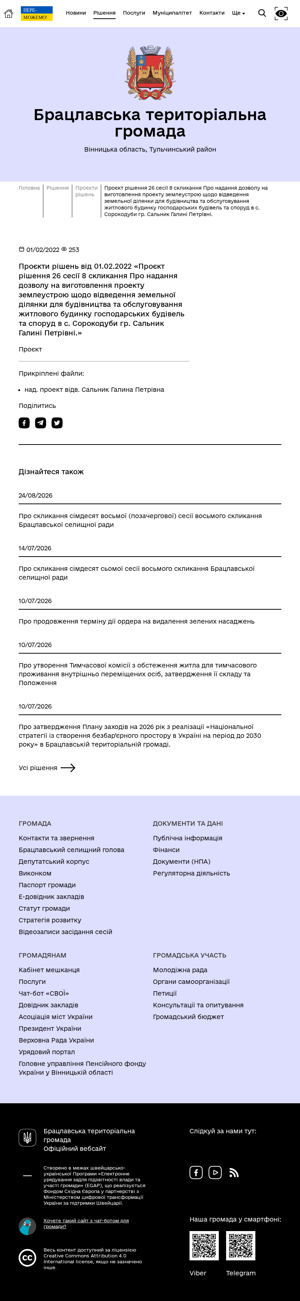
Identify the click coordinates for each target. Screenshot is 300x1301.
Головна (29, 188)
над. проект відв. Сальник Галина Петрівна (94, 389)
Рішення (57, 188)
